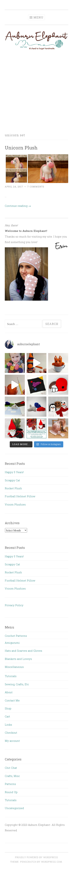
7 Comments (35, 186)
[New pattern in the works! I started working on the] (37, 407)
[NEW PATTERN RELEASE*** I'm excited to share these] (58, 407)
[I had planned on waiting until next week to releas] (15, 428)
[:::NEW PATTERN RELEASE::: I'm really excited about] (15, 407)
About (9, 692)
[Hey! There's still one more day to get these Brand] (37, 428)
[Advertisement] (36, 91)
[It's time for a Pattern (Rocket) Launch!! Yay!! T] (37, 385)
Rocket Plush (13, 488)
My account (12, 740)
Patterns (10, 784)
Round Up (11, 792)
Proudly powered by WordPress (36, 857)
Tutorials (10, 676)
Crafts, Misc (12, 776)
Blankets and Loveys (18, 659)
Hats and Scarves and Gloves (23, 650)
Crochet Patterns (16, 635)
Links (8, 724)
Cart (7, 716)
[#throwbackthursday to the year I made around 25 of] (15, 363)
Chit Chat (11, 768)
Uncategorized (14, 808)
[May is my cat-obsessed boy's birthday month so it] (58, 363)
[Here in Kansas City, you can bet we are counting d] (58, 385)
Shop (8, 708)
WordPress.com (51, 861)
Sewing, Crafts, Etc (17, 684)
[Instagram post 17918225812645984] (15, 385)
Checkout (11, 732)
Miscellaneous (14, 667)
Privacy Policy (14, 605)
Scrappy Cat (12, 480)
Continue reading (18, 206)
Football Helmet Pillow (20, 496)
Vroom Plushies (15, 504)
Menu (38, 17)
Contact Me (12, 700)
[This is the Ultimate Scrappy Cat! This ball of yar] (37, 363)
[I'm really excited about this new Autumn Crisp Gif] (58, 428)
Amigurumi (12, 642)
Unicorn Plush (21, 147)
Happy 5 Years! (14, 472)
